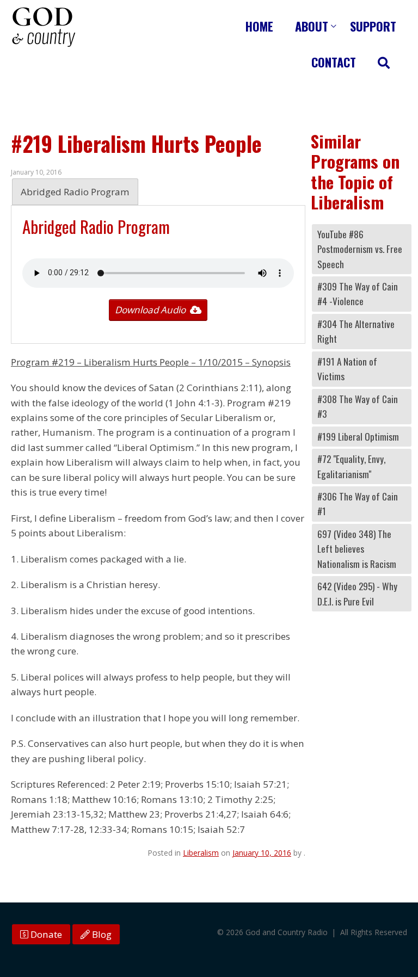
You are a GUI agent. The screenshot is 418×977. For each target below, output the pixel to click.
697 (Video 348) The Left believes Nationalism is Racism (356, 549)
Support (373, 26)
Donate (45, 934)
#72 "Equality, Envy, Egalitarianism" (351, 466)
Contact (333, 62)
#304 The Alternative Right (356, 331)
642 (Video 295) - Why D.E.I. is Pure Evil (357, 593)
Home (259, 26)
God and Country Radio (43, 27)
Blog (101, 934)
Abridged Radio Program (75, 191)
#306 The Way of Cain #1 (357, 504)
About (311, 26)
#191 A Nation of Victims (347, 369)
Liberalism (201, 853)
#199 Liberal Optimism (358, 436)
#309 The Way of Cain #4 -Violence (357, 294)
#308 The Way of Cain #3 (357, 406)
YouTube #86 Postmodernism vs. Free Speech (359, 249)
